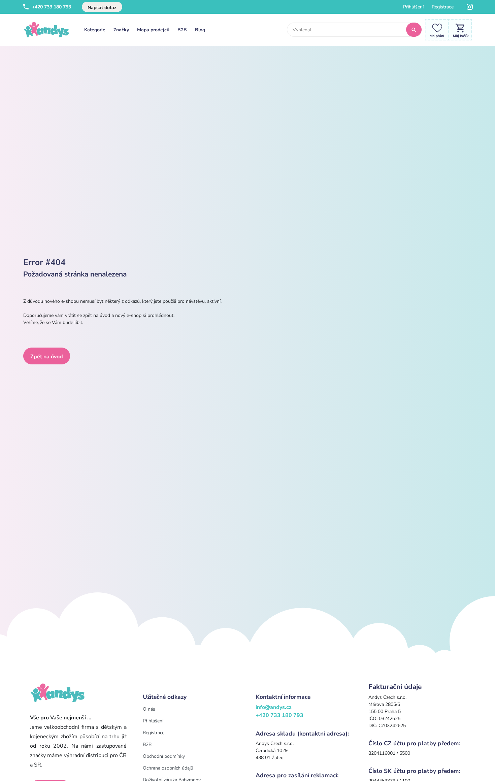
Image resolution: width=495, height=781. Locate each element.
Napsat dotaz (102, 7)
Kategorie (94, 30)
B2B (182, 30)
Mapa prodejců (153, 30)
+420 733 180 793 (51, 7)
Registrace (443, 7)
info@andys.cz (274, 707)
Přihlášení (413, 7)
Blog (200, 30)
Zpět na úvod (46, 356)
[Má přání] (435, 29)
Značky (121, 30)
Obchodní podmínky (164, 756)
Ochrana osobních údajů (168, 768)
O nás (149, 709)
